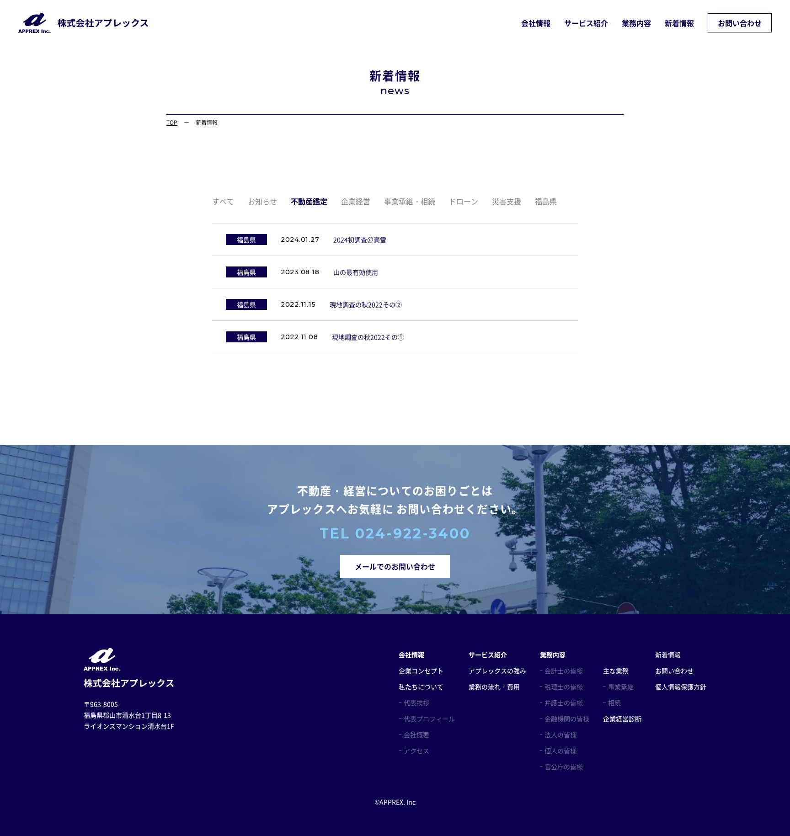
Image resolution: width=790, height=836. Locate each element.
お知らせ (262, 201)
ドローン (463, 201)
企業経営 (355, 201)
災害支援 (506, 201)
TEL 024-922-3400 (395, 534)
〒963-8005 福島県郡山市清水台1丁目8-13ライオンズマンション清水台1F (129, 714)
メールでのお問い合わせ (395, 566)
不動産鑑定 (309, 201)
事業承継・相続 (409, 201)
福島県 (546, 201)
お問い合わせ (740, 22)
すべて (223, 201)
